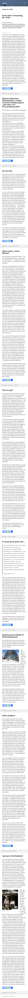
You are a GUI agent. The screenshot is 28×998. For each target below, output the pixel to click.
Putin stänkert (8, 715)
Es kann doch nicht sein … (13, 541)
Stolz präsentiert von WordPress (8, 996)
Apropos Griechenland (12, 856)
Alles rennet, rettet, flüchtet (11, 252)
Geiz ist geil (7, 390)
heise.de (23, 110)
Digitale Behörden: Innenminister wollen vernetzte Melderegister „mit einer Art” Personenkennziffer (13, 102)
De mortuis (7, 171)
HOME (4, 3)
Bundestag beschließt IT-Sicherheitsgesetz (13, 636)
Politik (17, 93)
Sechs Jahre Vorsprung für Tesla (12, 16)
